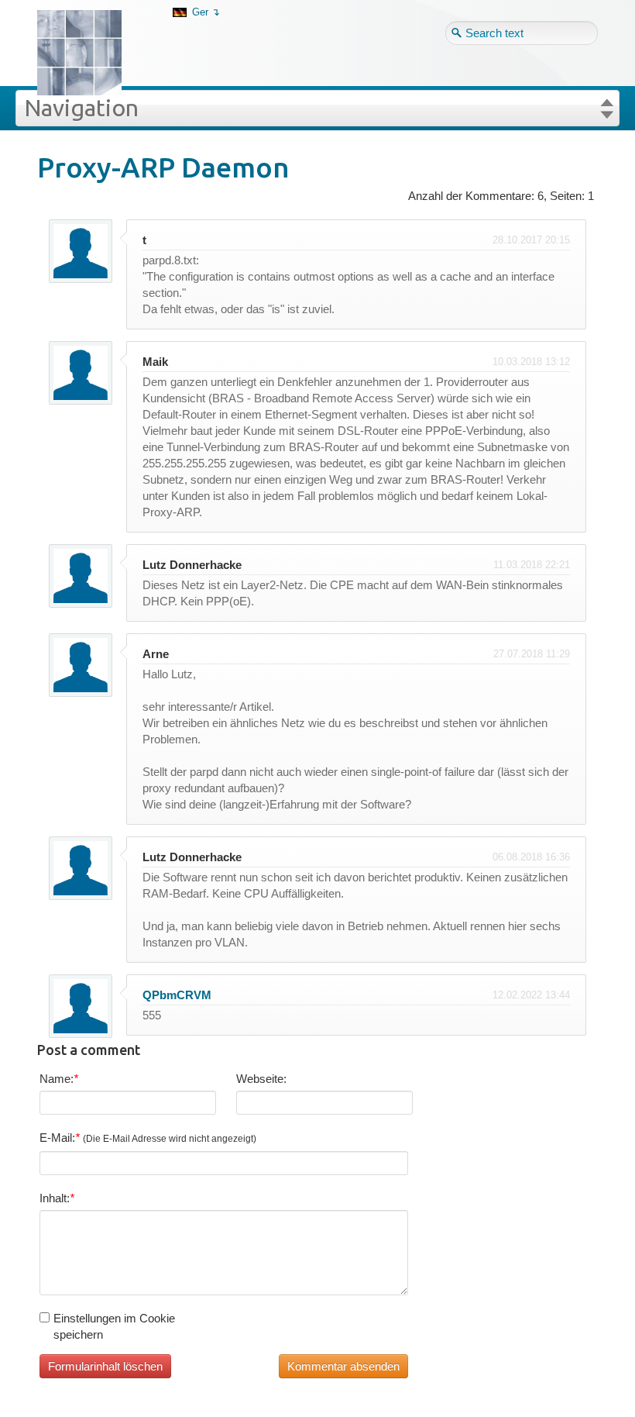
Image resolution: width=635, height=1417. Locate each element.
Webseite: (261, 1078)
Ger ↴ (206, 12)
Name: (58, 1078)
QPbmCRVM (176, 995)
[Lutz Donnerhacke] (90, 28)
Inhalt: (56, 1198)
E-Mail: (147, 1137)
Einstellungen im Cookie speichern (114, 1326)
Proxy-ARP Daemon (163, 167)
